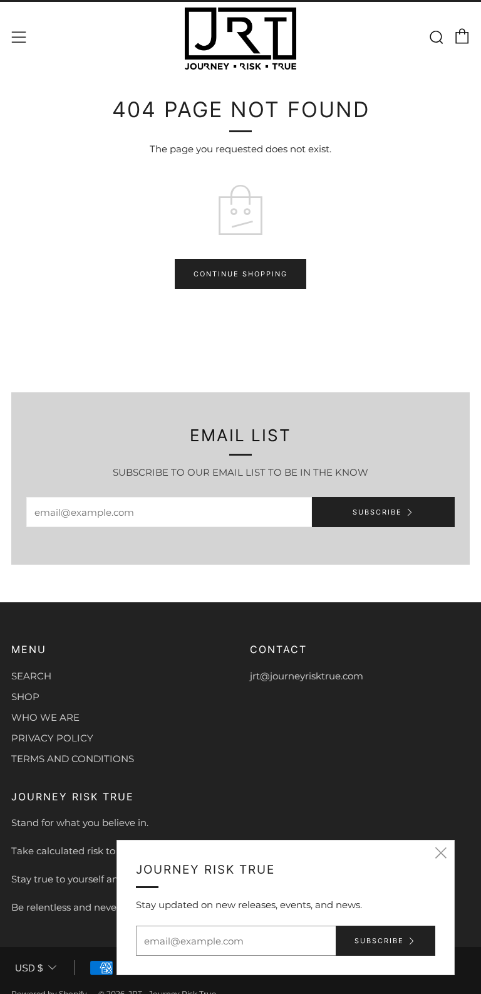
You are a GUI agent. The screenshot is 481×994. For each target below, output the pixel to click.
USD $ (29, 968)
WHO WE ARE (45, 717)
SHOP (25, 697)
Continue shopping (240, 273)
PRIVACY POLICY (52, 738)
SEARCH (31, 676)
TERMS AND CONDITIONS (72, 759)
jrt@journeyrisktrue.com (306, 676)
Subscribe (377, 512)
